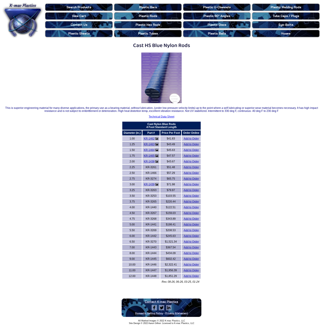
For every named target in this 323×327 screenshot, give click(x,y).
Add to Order (191, 138)
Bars (148, 7)
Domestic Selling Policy (149, 313)
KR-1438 (149, 161)
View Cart (79, 16)
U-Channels (217, 7)
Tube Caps (286, 16)
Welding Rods (286, 7)
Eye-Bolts (286, 25)
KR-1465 (149, 155)
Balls (217, 34)
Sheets (79, 34)
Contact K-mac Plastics (161, 302)
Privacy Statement (176, 313)
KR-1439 (149, 184)
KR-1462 (149, 138)
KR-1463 (149, 144)
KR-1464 (149, 150)
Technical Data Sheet (161, 116)
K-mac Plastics (23, 5)
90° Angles (217, 16)
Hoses (285, 34)
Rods (148, 16)
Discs (217, 25)
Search (79, 7)
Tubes (148, 34)
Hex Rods (148, 25)
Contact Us (79, 25)
